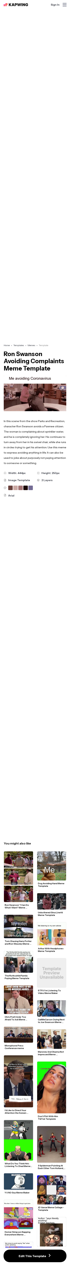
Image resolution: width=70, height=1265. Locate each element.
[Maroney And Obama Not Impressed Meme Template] (51, 1039)
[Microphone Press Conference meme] (18, 1035)
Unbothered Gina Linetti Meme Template (50, 913)
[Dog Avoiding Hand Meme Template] (51, 866)
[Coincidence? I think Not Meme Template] (51, 1231)
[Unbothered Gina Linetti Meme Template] (51, 901)
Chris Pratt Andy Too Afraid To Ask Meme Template (16, 1018)
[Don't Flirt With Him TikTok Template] (51, 1087)
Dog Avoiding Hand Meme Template (51, 884)
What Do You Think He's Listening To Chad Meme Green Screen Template (18, 1165)
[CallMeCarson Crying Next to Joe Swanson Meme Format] (51, 1008)
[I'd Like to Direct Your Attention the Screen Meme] (18, 1081)
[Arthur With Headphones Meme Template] (51, 934)
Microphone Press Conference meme (14, 1047)
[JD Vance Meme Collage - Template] (51, 1190)
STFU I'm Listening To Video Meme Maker (49, 991)
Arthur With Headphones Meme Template (51, 949)
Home (7, 345)
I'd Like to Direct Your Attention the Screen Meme (16, 1111)
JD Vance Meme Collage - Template (51, 1208)
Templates (18, 345)
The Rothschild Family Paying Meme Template (17, 977)
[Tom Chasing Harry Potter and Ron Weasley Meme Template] (18, 926)
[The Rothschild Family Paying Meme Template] (18, 962)
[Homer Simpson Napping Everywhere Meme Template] (18, 1214)
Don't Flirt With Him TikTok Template (48, 1117)
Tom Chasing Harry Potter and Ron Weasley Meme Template (18, 942)
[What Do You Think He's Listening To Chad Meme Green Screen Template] (18, 1140)
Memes (31, 345)
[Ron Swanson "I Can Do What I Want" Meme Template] (18, 876)
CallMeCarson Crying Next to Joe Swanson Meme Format (51, 1021)
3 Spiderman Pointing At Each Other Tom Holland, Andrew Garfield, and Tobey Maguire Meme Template (51, 1167)
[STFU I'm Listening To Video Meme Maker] (51, 973)
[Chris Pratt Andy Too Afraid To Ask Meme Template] (18, 999)
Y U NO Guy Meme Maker (17, 1192)
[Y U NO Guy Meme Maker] (18, 1181)
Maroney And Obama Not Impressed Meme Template (51, 1053)
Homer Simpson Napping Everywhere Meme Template (18, 1233)
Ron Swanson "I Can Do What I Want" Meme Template (17, 906)
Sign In (55, 4)
